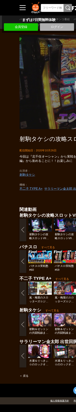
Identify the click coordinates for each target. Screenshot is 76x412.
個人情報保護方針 (59, 400)
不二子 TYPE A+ (30, 188)
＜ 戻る (23, 375)
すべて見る (48, 247)
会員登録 (21, 26)
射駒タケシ (27, 174)
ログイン (57, 26)
